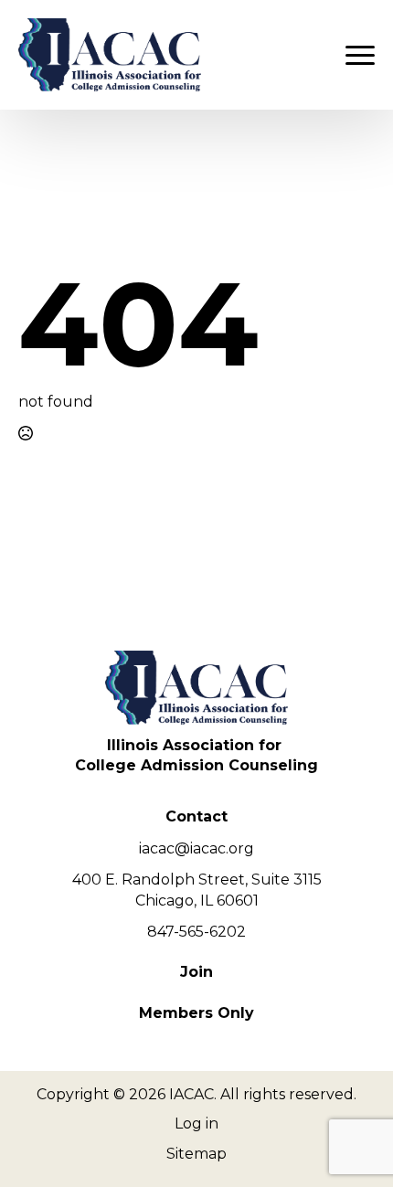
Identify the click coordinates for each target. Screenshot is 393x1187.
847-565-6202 (196, 931)
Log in (196, 1123)
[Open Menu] (360, 54)
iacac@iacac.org (196, 848)
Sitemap (196, 1153)
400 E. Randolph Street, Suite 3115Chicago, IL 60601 (197, 889)
